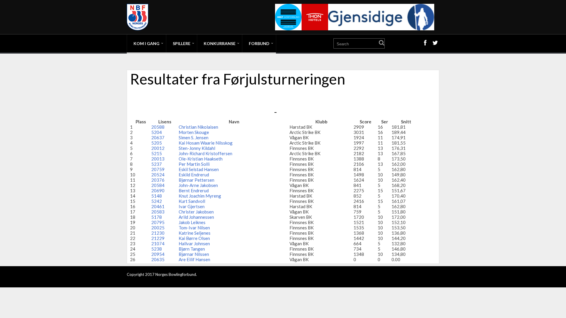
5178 (156, 217)
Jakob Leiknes (192, 222)
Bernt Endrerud (194, 190)
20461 (157, 206)
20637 (157, 137)
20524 (157, 174)
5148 (156, 195)
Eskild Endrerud (194, 174)
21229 (157, 238)
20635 (157, 259)
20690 (157, 190)
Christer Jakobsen (196, 211)
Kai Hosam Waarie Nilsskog (206, 142)
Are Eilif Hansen (194, 259)
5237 (156, 164)
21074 (157, 243)
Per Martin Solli (194, 164)
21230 (157, 233)
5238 (156, 248)
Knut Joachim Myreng (200, 195)
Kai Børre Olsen (194, 238)
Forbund (259, 43)
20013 (157, 158)
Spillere (181, 43)
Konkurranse (220, 43)
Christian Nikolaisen (198, 127)
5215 (156, 153)
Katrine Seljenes (194, 233)
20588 (157, 127)
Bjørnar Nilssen (194, 254)
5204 (156, 132)
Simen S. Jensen (193, 137)
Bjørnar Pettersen (196, 180)
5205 (156, 142)
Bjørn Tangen (192, 248)
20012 (157, 148)
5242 (156, 201)
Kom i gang (146, 43)
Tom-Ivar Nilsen (194, 227)
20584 (157, 185)
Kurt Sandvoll (192, 201)
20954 (157, 254)
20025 (157, 227)
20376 (157, 180)
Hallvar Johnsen (194, 243)
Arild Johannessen (196, 217)
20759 (157, 169)
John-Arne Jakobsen (198, 185)
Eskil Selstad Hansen (199, 169)
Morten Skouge (194, 132)
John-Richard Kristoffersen (205, 153)
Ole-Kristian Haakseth (201, 158)
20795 (157, 222)
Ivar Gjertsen (192, 206)
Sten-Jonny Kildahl (197, 148)
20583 (157, 211)
